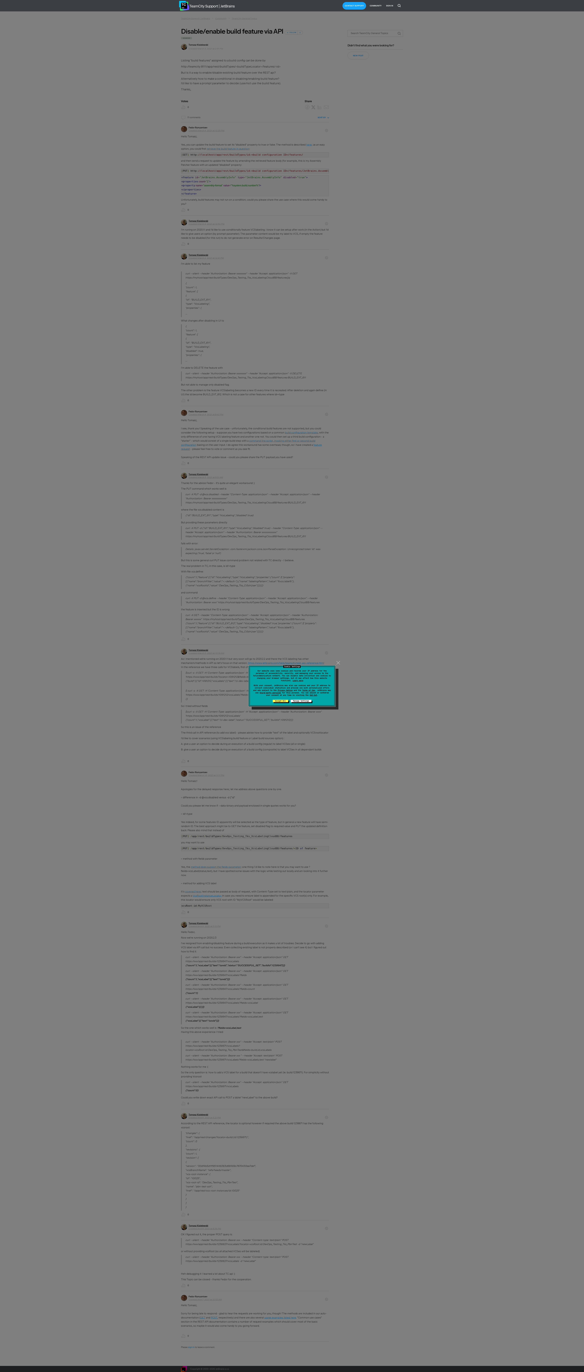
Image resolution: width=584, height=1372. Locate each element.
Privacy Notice (285, 690)
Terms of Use (308, 690)
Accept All (280, 701)
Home (184, 6)
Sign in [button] (389, 6)
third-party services (270, 693)
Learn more (298, 680)
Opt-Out (313, 695)
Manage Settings (301, 701)
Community (376, 6)
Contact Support (354, 6)
